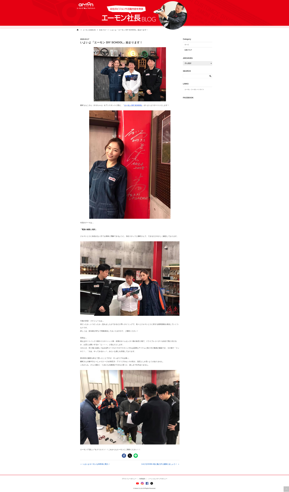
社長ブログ (102, 30)
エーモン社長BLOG (89, 30)
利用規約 (142, 479)
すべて (187, 44)
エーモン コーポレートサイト (194, 89)
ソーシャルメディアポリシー (157, 479)
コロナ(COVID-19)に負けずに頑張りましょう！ (159, 464)
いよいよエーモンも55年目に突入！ (96, 464)
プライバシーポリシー (129, 479)
